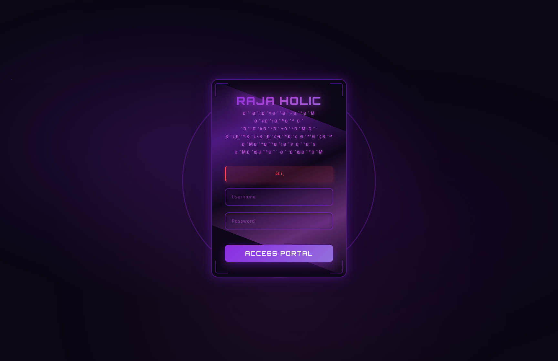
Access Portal (279, 253)
